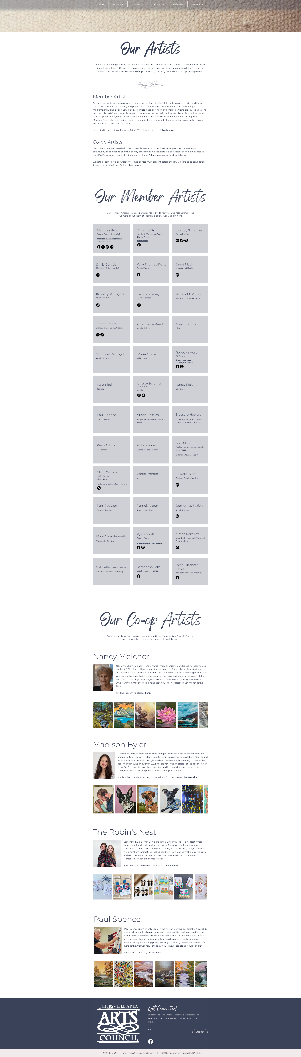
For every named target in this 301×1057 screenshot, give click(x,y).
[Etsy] (103, 247)
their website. (171, 865)
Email (150, 1029)
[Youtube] (177, 240)
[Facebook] (98, 247)
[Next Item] (203, 715)
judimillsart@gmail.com (187, 455)
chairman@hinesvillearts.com (125, 165)
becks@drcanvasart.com (187, 362)
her (186, 777)
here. (159, 952)
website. (193, 777)
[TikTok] (111, 247)
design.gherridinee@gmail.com (112, 484)
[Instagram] (107, 247)
